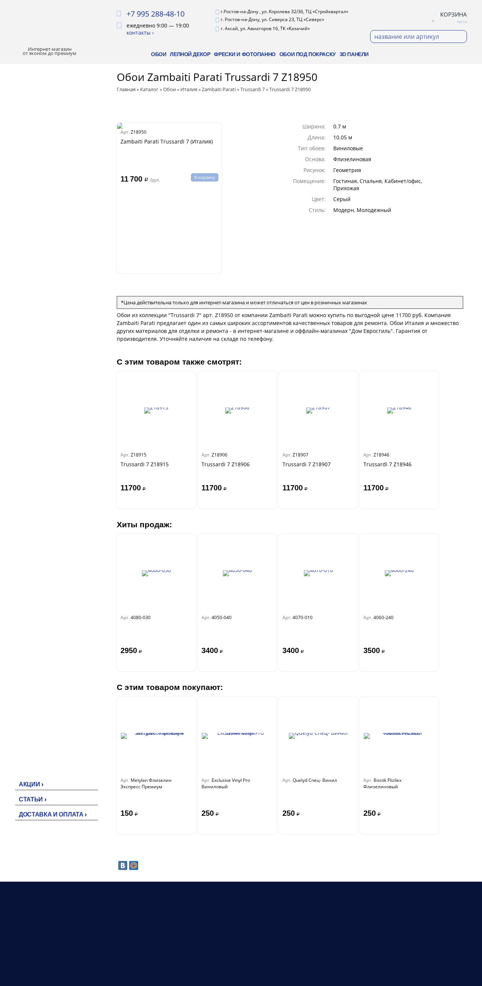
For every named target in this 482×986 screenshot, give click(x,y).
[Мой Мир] (133, 865)
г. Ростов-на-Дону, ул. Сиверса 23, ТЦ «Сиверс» (272, 19)
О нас (307, 942)
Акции (29, 784)
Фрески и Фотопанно (244, 54)
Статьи (31, 799)
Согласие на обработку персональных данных (413, 970)
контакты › (140, 32)
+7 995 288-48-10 (156, 14)
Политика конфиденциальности (424, 951)
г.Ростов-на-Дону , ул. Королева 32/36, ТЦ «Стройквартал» (284, 11)
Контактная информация (332, 960)
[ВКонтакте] (122, 865)
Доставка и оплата (51, 814)
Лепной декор (190, 54)
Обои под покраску (307, 54)
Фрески (219, 960)
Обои (158, 54)
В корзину (204, 177)
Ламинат (221, 951)
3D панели (354, 54)
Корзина (453, 14)
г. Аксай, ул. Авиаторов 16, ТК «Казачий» (265, 28)
